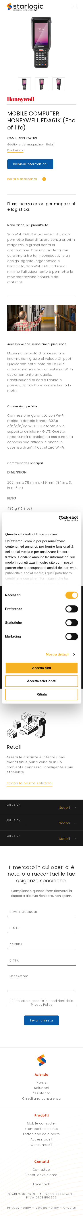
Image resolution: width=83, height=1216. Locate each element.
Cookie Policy (47, 1208)
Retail (50, 145)
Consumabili (41, 1144)
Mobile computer (41, 1123)
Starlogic (26, 7)
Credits (69, 1208)
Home (41, 1082)
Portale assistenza (22, 179)
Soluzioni (41, 1088)
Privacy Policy (41, 1004)
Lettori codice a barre (41, 1134)
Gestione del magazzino (25, 145)
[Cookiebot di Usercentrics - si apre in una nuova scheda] (59, 518)
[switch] (71, 608)
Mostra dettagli (57, 654)
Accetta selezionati (41, 681)
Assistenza (41, 1093)
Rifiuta (42, 694)
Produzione (15, 150)
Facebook (41, 1184)
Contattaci (42, 1169)
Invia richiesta (41, 1020)
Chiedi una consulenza (41, 1098)
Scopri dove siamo (41, 1175)
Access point (41, 1139)
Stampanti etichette (41, 1129)
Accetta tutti (41, 668)
